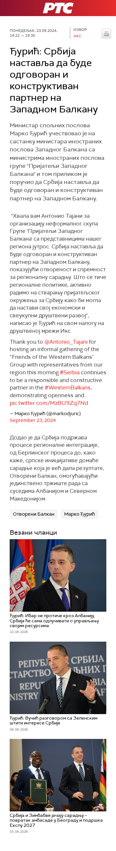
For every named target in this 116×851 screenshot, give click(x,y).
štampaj (106, 33)
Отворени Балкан (33, 514)
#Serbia (70, 372)
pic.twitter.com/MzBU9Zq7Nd (49, 402)
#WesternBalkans (68, 387)
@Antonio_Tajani (66, 341)
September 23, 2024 (33, 420)
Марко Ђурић (79, 514)
